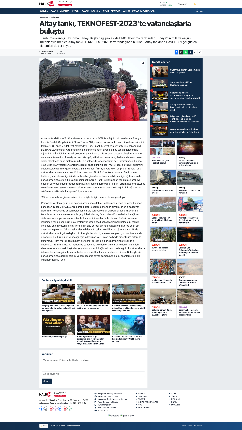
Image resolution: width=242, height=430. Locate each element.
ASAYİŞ (54, 11)
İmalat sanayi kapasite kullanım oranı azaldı (162, 281)
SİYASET (75, 11)
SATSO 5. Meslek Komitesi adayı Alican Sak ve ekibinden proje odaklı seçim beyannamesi (128, 308)
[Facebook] (41, 408)
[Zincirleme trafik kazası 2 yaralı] (163, 177)
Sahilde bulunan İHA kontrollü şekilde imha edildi (162, 220)
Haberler (43, 17)
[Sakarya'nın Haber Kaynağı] (55, 4)
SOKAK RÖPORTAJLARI (143, 11)
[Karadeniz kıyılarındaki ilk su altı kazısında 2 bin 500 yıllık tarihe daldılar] (128, 324)
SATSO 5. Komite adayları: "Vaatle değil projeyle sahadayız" (92, 306)
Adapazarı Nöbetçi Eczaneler (110, 394)
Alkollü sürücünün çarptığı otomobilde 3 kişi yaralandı (188, 162)
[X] (46, 408)
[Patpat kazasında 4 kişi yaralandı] (190, 177)
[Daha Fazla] (190, 52)
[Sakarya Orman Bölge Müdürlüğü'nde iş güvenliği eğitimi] (163, 297)
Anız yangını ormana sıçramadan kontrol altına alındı (188, 282)
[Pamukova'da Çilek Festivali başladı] (163, 147)
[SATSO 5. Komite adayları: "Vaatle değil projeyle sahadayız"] (93, 293)
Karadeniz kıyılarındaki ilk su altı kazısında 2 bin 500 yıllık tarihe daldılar (127, 338)
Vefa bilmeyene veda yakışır (54, 336)
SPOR (106, 11)
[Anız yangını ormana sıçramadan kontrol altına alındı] (190, 267)
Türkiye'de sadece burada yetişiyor (160, 249)
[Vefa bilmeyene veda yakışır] (58, 324)
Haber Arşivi (103, 410)
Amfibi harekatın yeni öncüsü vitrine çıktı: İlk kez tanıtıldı (189, 220)
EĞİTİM (126, 11)
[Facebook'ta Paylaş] (176, 52)
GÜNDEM (43, 11)
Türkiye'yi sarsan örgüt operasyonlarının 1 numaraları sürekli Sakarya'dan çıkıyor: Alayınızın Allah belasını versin (90, 340)
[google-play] (127, 415)
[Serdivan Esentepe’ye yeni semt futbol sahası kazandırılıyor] (190, 297)
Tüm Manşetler (104, 405)
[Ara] (197, 11)
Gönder (46, 381)
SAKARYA (64, 11)
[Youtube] (65, 408)
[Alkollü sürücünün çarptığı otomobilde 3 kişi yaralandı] (190, 147)
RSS (45, 426)
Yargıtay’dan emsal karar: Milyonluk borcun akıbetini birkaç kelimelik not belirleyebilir (58, 308)
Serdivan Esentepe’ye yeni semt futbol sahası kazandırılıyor (189, 312)
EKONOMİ (96, 11)
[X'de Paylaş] (181, 52)
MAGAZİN (115, 11)
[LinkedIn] (60, 408)
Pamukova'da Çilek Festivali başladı (160, 161)
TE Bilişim (198, 426)
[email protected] (64, 403)
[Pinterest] (51, 408)
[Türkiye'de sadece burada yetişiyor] (163, 234)
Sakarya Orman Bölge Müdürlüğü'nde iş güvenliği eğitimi (162, 312)
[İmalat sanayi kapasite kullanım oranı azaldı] (163, 267)
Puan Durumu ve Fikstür (108, 402)
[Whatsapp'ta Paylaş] (185, 52)
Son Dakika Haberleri (107, 407)
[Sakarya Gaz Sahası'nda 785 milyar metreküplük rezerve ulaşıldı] (190, 234)
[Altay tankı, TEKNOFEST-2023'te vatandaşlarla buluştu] (93, 89)
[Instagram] (55, 408)
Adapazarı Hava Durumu (108, 396)
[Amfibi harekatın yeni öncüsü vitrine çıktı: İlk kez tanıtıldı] (190, 204)
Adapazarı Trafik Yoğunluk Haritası (112, 399)
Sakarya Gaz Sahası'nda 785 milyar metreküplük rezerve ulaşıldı (189, 251)
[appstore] (114, 415)
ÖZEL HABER (143, 407)
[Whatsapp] (69, 408)
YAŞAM (85, 11)
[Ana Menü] (201, 11)
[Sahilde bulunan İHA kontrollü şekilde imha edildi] (163, 204)
